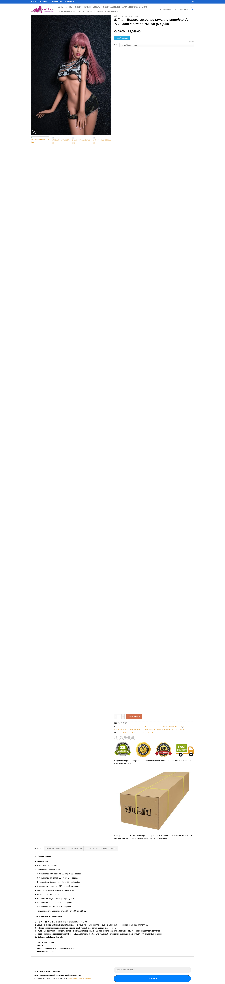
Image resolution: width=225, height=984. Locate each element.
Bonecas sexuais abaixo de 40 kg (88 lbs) (159, 729)
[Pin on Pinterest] (129, 738)
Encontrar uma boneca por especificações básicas (125, 7)
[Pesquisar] (59, 7)
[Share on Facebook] (116, 738)
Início (117, 16)
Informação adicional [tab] (56, 849)
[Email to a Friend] (125, 738)
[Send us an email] (192, 2)
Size (115, 45)
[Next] (106, 75)
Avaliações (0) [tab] (76, 849)
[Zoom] (34, 132)
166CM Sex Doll (127, 733)
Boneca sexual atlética (141, 727)
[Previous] (36, 75)
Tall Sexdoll (153, 733)
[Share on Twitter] (121, 738)
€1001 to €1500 (179, 729)
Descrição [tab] (37, 849)
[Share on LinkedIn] (133, 738)
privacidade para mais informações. (79, 978)
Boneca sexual (130, 16)
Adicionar (134, 716)
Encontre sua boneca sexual (87, 7)
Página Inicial (67, 7)
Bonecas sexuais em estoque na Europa (75, 12)
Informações (110, 12)
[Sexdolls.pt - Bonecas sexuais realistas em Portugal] (42, 9)
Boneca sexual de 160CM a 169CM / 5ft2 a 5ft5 (166, 727)
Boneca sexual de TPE (136, 729)
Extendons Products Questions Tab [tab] (101, 849)
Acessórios (98, 12)
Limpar (191, 41)
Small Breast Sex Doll (141, 733)
